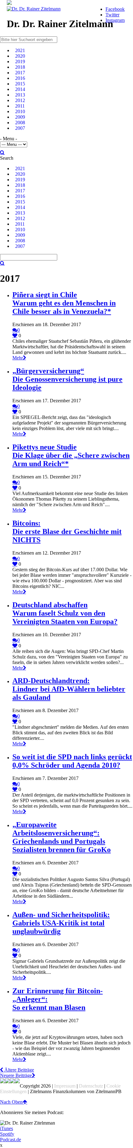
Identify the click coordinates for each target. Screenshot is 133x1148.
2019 (20, 61)
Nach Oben (11, 1102)
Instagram (115, 20)
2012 (20, 100)
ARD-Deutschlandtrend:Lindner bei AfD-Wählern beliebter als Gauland (68, 689)
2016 (20, 78)
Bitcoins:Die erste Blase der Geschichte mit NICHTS (67, 531)
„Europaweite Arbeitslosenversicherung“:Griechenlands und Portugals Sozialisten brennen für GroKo (61, 837)
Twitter (112, 14)
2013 (20, 94)
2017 (20, 72)
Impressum (64, 1086)
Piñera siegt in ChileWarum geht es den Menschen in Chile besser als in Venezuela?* (64, 303)
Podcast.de (10, 1139)
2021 (20, 50)
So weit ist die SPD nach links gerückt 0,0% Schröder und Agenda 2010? (72, 761)
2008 (20, 122)
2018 (20, 67)
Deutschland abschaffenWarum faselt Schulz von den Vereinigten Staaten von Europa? (65, 613)
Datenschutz (91, 1086)
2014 (20, 89)
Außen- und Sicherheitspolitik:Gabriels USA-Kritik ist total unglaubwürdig (61, 923)
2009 (20, 117)
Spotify (7, 1134)
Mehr (17, 357)
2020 (20, 56)
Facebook (115, 9)
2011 (20, 106)
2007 (20, 128)
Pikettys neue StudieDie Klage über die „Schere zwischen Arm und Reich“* (71, 455)
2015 (20, 83)
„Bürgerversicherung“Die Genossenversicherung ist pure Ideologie (67, 379)
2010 (20, 111)
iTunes (6, 1128)
